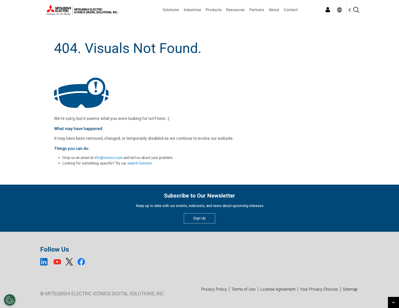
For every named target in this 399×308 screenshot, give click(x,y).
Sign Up (199, 218)
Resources (235, 9)
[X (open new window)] (69, 261)
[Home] (81, 10)
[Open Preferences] (9, 300)
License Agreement (278, 289)
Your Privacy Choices (319, 289)
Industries (192, 9)
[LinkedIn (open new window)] (44, 261)
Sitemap (350, 289)
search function (139, 163)
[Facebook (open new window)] (81, 261)
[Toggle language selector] (339, 10)
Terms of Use (243, 289)
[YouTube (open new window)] (57, 261)
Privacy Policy (214, 289)
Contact (291, 9)
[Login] (327, 10)
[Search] (356, 10)
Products (214, 9)
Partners (256, 9)
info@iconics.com (108, 158)
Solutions (171, 9)
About (274, 9)
